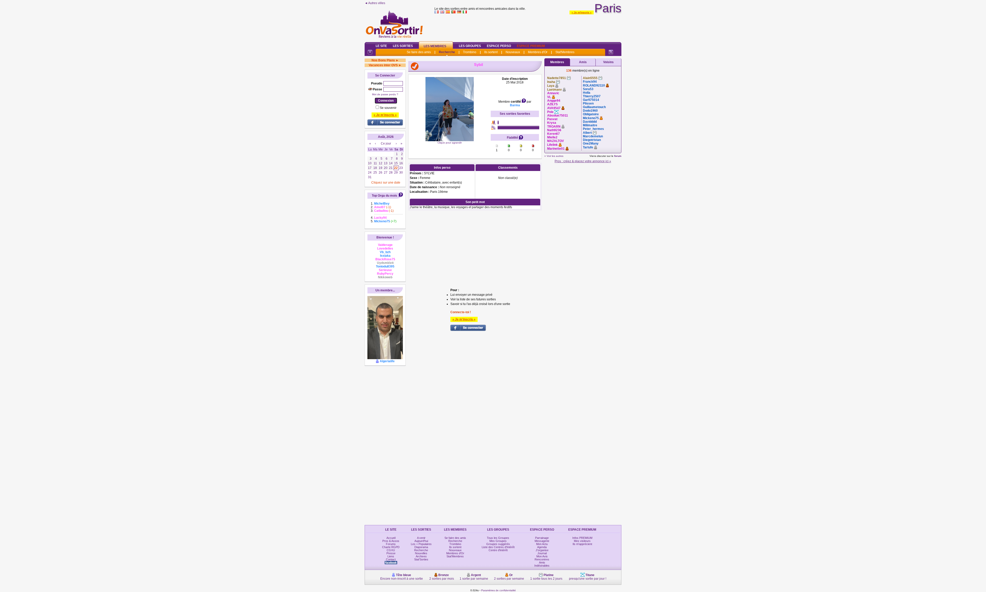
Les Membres (435, 46)
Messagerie (542, 540)
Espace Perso (499, 46)
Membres (557, 62)
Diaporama (421, 547)
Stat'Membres (564, 52)
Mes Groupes (498, 540)
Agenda (542, 547)
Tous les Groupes (498, 537)
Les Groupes (470, 46)
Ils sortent (491, 52)
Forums (391, 544)
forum (617, 156)
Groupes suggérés (498, 544)
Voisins (608, 62)
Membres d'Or (537, 52)
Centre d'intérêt (498, 550)
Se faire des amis (419, 52)
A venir (421, 537)
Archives (421, 556)
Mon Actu (542, 544)
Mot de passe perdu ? (385, 94)
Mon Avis (542, 556)
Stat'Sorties (421, 559)
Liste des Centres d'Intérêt (498, 547)
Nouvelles (421, 553)
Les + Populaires (421, 544)
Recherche (447, 52)
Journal (542, 553)
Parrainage (542, 537)
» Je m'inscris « (582, 12)
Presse (390, 553)
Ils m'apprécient (582, 544)
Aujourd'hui (421, 540)
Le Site (381, 46)
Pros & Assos (390, 540)
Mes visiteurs (582, 540)
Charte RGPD (391, 547)
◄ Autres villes (375, 3)
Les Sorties (403, 46)
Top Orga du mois (384, 195)
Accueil (390, 537)
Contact (391, 559)
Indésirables (541, 565)
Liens (390, 556)
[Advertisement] (527, 26)
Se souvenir (388, 108)
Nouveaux (513, 52)
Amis (583, 62)
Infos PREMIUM (582, 537)
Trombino (469, 52)
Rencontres (542, 559)
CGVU (391, 550)
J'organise (542, 550)
